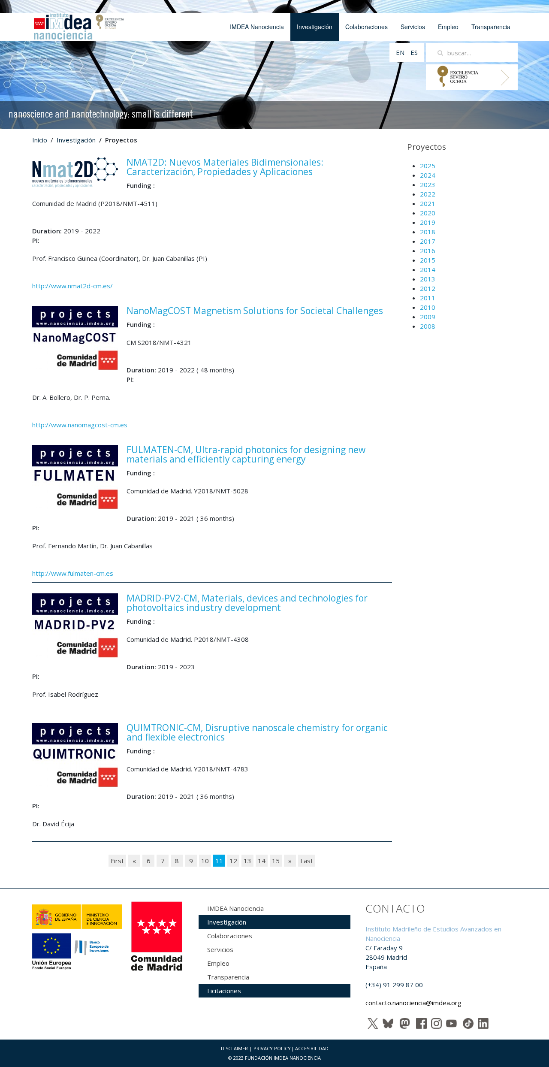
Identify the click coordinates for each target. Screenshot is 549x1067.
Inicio (39, 140)
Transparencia (490, 26)
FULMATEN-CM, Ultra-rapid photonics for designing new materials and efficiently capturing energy (246, 454)
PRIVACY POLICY (272, 1048)
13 (247, 860)
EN (401, 52)
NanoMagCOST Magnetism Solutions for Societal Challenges (255, 311)
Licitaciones (224, 990)
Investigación (314, 26)
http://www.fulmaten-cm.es (72, 573)
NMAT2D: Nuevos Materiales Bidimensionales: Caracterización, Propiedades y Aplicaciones (225, 167)
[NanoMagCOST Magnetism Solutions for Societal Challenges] (75, 337)
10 (205, 860)
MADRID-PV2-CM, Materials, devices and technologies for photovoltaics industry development (247, 603)
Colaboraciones (366, 26)
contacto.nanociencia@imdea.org (413, 1002)
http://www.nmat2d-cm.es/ (72, 285)
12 (233, 860)
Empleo (448, 26)
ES (414, 52)
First (117, 860)
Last (306, 860)
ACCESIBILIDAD (312, 1048)
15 (276, 860)
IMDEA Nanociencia (257, 26)
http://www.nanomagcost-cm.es (79, 424)
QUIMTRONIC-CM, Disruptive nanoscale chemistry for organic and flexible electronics (257, 732)
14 (261, 860)
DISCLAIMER (234, 1048)
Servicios (413, 26)
